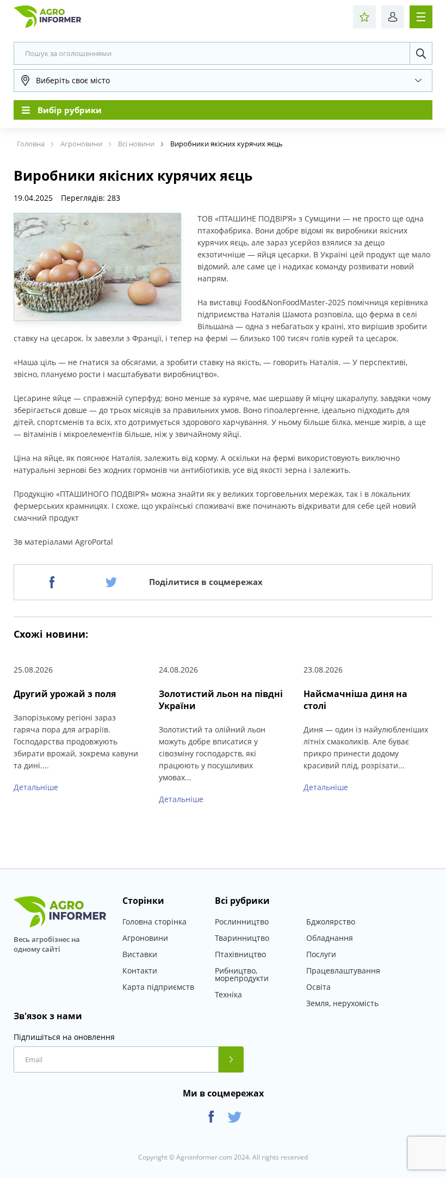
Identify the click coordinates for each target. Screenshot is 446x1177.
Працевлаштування (343, 970)
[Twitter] (111, 582)
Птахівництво (240, 954)
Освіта (318, 987)
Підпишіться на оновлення (64, 1037)
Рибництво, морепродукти (242, 974)
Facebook (211, 1117)
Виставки (139, 954)
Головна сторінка (154, 921)
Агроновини (145, 938)
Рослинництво (242, 921)
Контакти (139, 970)
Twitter (234, 1117)
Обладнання (329, 938)
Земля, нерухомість (342, 1003)
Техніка (228, 994)
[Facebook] (52, 582)
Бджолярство (330, 921)
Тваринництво (242, 938)
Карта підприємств (158, 987)
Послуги (321, 954)
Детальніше (36, 787)
